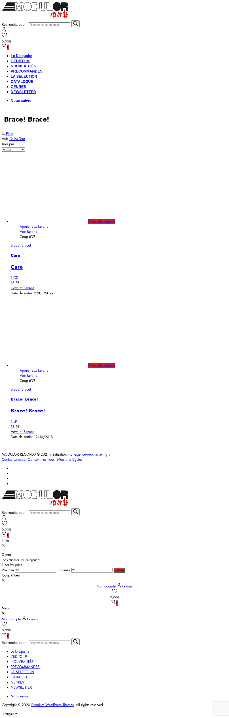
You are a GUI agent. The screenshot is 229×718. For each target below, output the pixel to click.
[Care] (54, 221)
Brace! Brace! (21, 245)
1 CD (14, 277)
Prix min (8, 570)
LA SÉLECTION (24, 76)
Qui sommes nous (41, 459)
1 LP (14, 421)
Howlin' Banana (22, 288)
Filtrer (119, 570)
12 (11, 138)
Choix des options (101, 221)
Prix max (63, 570)
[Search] (75, 23)
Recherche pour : (15, 24)
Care (15, 255)
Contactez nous (13, 459)
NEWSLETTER (23, 92)
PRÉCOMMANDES (26, 71)
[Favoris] (114, 36)
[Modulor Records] (35, 17)
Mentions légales (69, 459)
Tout (22, 138)
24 (16, 138)
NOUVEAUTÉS (23, 66)
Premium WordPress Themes (52, 704)
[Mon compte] (4, 30)
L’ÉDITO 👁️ (20, 61)
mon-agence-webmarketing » (89, 454)
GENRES (18, 87)
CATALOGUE (22, 82)
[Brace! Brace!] (54, 365)
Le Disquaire (21, 56)
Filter (9, 133)
